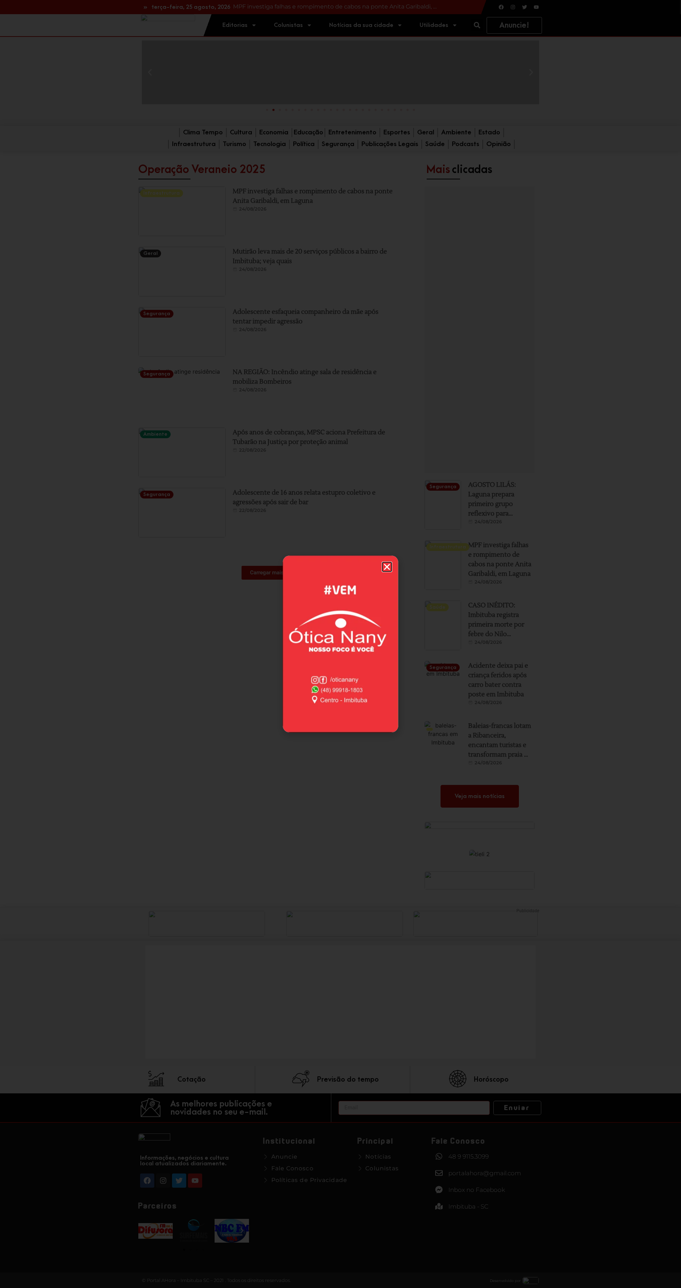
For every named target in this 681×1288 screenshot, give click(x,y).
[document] (340, 644)
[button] (387, 567)
